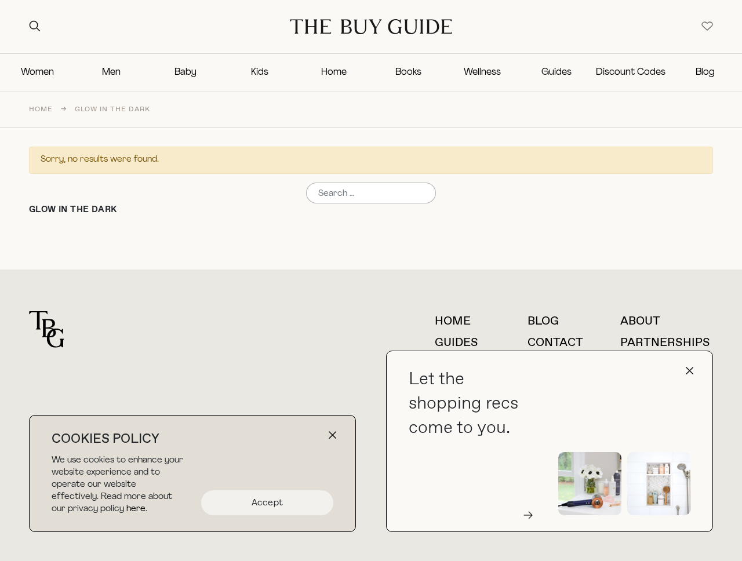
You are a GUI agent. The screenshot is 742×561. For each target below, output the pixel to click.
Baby (185, 72)
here (136, 509)
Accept (267, 503)
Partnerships (665, 343)
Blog (705, 72)
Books (408, 72)
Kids (259, 72)
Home (334, 72)
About (640, 321)
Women (37, 72)
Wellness (482, 72)
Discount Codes (630, 72)
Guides (556, 72)
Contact (555, 343)
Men (111, 72)
